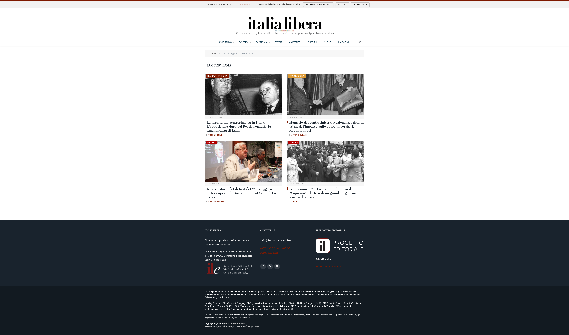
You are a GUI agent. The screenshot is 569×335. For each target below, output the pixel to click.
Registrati (360, 4)
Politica (243, 42)
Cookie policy (227, 326)
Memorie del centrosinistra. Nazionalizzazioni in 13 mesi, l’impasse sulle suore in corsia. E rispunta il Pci (326, 126)
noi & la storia (297, 76)
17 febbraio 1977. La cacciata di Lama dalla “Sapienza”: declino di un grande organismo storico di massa (323, 193)
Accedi (342, 4)
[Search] (360, 42)
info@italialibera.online (275, 240)
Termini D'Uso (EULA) (247, 326)
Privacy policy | (212, 326)
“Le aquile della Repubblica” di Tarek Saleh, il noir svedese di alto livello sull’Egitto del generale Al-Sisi (289, 4)
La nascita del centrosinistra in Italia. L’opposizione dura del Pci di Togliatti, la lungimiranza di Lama (239, 126)
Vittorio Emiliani (216, 135)
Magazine (343, 42)
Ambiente (294, 42)
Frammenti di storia (217, 76)
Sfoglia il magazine (318, 4)
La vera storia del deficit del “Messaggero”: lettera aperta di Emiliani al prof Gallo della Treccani (241, 193)
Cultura (312, 42)
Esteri (278, 42)
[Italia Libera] (284, 23)
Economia (262, 42)
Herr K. (294, 201)
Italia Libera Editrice (234, 323)
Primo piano (224, 42)
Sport (327, 42)
